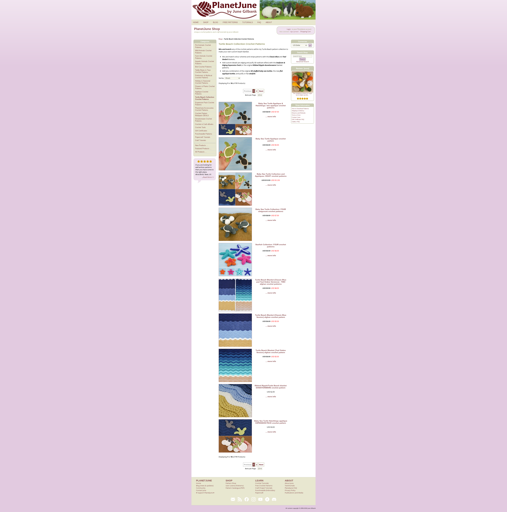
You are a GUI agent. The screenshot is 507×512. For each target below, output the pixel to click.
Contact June (296, 117)
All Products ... (201, 152)
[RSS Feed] (240, 499)
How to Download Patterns (300, 108)
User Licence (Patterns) (235, 485)
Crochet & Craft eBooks (204, 124)
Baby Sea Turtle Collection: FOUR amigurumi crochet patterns (270, 210)
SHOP (205, 22)
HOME (196, 22)
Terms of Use (296, 115)
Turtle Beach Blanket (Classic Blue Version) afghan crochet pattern (270, 316)
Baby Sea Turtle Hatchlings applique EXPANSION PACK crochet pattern (270, 422)
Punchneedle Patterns (203, 134)
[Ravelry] (267, 499)
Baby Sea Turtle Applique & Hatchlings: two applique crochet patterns (271, 105)
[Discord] (274, 499)
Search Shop (302, 52)
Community (200, 488)
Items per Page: (251, 95)
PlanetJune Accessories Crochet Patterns (204, 109)
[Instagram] (253, 499)
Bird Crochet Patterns (203, 67)
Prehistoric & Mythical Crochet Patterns (203, 77)
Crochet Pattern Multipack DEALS (202, 114)
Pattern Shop (231, 483)
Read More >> (208, 177)
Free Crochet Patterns (263, 485)
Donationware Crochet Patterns (203, 120)
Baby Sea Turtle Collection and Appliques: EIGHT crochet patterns (271, 175)
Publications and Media (294, 493)
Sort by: (221, 78)
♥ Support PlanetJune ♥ (205, 493)
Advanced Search (302, 62)
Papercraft (259, 493)
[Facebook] (247, 499)
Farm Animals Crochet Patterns (203, 57)
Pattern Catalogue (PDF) (235, 488)
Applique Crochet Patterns (201, 93)
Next (261, 91)
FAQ (259, 22)
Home (198, 483)
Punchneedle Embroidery (265, 490)
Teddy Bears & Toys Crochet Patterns (203, 71)
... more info (271, 116)
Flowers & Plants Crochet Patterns (205, 87)
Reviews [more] (302, 68)
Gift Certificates (201, 131)
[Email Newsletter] (233, 499)
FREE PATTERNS (230, 22)
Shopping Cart (305, 31)
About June (289, 483)
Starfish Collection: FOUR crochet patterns (270, 245)
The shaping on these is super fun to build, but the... (302, 94)
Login (289, 29)
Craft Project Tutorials (263, 488)
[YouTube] (260, 499)
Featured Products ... (203, 149)
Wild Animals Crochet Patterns (203, 52)
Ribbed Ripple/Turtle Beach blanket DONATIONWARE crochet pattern (271, 387)
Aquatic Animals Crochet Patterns (204, 62)
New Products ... (201, 145)
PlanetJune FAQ (291, 488)
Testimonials (290, 485)
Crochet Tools (200, 127)
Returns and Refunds (299, 113)
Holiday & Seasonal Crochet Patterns (202, 82)
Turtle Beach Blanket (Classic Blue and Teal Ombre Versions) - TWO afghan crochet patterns (270, 282)
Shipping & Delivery (298, 110)
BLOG (215, 22)
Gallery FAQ (296, 121)
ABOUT (269, 22)
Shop (220, 39)
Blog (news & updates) (204, 485)
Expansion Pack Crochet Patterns (204, 104)
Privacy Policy (290, 490)
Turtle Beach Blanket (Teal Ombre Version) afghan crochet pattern (271, 351)
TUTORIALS (247, 22)
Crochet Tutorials (262, 483)
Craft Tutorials (200, 140)
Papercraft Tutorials (202, 137)
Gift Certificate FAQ (298, 119)
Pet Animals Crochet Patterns (203, 46)
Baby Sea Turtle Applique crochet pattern (271, 140)
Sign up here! (294, 31)
